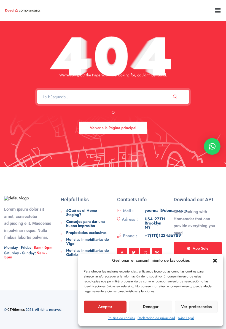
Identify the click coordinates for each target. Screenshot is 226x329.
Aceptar (105, 307)
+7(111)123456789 (163, 236)
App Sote (200, 248)
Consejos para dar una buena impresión (85, 223)
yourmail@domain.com (166, 210)
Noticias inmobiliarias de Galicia (87, 252)
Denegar (151, 307)
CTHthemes (16, 310)
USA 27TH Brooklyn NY (155, 223)
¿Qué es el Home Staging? (81, 212)
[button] (215, 260)
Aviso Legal (186, 317)
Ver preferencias (196, 307)
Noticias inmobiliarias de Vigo (87, 241)
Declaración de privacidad (156, 317)
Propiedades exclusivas (86, 232)
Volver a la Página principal (113, 127)
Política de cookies (121, 317)
